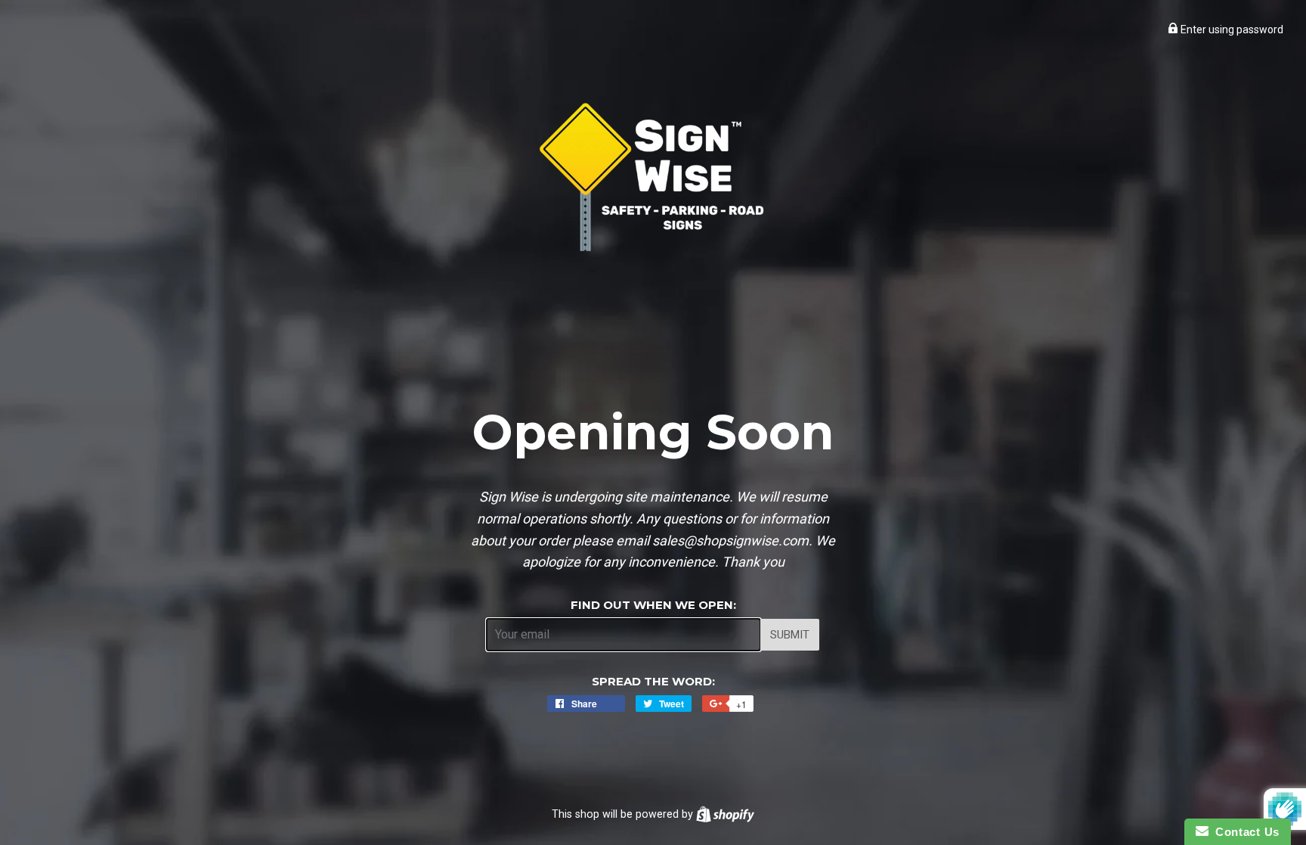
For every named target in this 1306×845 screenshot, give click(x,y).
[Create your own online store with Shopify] (725, 814)
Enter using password (1230, 29)
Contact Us (1244, 831)
